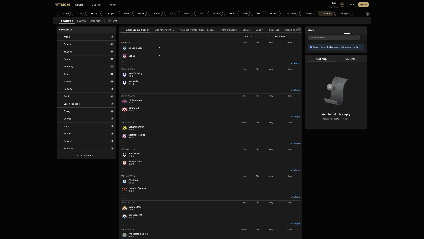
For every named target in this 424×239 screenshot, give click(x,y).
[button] (368, 14)
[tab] (67, 20)
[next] (299, 29)
